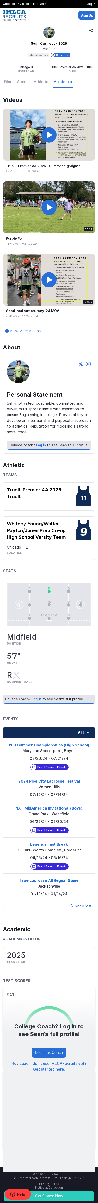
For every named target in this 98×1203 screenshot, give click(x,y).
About (22, 81)
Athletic (41, 81)
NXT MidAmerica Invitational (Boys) (49, 808)
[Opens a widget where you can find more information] (18, 1195)
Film (7, 81)
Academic (63, 81)
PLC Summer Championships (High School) (49, 745)
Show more (81, 905)
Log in (41, 445)
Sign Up (86, 15)
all (81, 732)
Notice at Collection (49, 1187)
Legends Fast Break (49, 844)
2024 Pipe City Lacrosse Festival (49, 781)
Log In (91, 4)
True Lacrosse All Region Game (49, 880)
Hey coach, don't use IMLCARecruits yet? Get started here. (49, 1066)
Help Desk (39, 4)
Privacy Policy (49, 1184)
